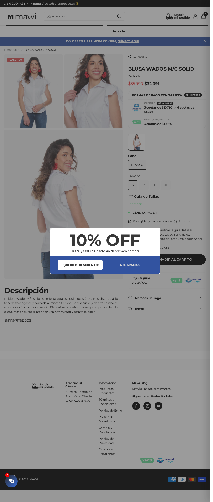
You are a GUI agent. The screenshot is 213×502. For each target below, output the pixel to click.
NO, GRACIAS (130, 265)
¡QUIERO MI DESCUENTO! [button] (80, 265)
